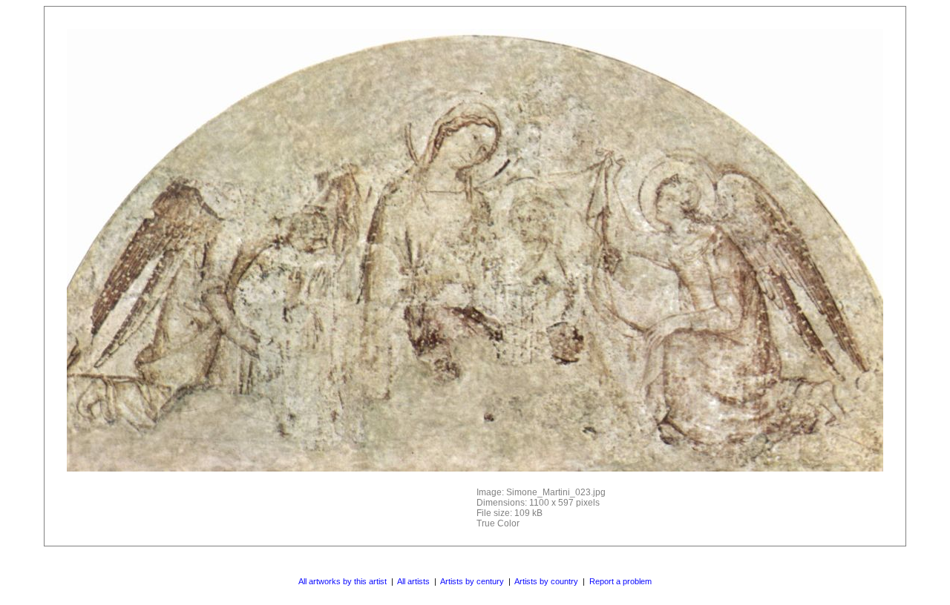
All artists (413, 581)
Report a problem (620, 581)
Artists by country (546, 581)
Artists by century (472, 581)
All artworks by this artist (342, 581)
